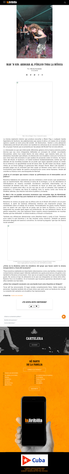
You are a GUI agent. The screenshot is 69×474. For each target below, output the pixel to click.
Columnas (39, 383)
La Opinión (39, 377)
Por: (28, 69)
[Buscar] (65, 2)
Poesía (7, 377)
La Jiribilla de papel (11, 375)
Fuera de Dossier (17, 295)
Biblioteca (8, 385)
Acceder (34, 345)
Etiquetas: (7, 295)
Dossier (7, 381)
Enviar (64, 317)
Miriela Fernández (36, 69)
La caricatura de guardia (44, 375)
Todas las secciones (11, 373)
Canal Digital (40, 379)
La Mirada (8, 379)
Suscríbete (34, 388)
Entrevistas (9, 383)
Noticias (39, 381)
